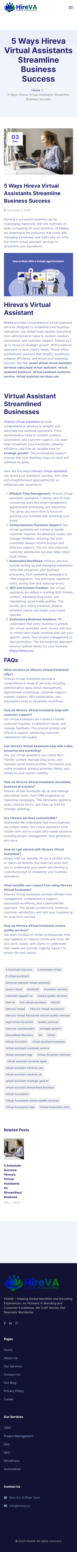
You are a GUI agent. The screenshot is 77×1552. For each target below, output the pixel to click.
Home (36, 90)
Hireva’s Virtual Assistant (27, 308)
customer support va (19, 995)
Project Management (18, 1436)
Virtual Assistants (17, 1094)
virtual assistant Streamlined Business (30, 1087)
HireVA (55, 1002)
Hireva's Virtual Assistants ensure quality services (38, 1015)
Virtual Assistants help (20, 1107)
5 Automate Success (19, 969)
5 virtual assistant (17, 976)
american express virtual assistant (28, 982)
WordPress (12, 1461)
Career (8, 1399)
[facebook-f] (5, 1323)
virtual (51, 1035)
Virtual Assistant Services (54, 1054)
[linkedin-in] (10, 1323)
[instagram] (16, 1323)
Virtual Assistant (30, 396)
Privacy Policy (14, 1391)
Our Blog (10, 1383)
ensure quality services (52, 995)
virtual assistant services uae (24, 1067)
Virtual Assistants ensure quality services (32, 1100)
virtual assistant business (48, 1041)
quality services (48, 1022)
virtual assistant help (19, 1054)
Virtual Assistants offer (54, 1107)
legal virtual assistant (19, 1022)
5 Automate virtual (49, 969)
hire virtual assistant (33, 1002)
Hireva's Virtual (15, 1008)
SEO (7, 1452)
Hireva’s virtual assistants (22, 422)
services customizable (20, 1028)
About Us (10, 1358)
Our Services (13, 1366)
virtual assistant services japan (27, 1061)
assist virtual (14, 989)
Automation (12, 1469)
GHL (7, 1444)
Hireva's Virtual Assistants (47, 1008)
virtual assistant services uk (24, 1074)
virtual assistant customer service (27, 1048)
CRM (7, 1428)
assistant (33, 989)
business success (55, 989)
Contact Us (12, 1374)
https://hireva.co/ (22, 651)
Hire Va (10, 1002)
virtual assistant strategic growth (27, 1080)
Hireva (63, 228)
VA (40, 1035)
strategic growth (50, 1028)
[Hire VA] (21, 7)
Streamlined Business (19, 1035)
